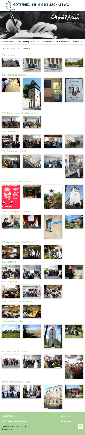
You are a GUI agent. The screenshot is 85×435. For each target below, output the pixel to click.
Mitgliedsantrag (8, 416)
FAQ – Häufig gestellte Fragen (14, 421)
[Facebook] (80, 426)
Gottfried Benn (62, 42)
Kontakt (76, 42)
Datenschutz (65, 421)
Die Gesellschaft (7, 42)
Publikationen (47, 42)
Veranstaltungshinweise (27, 42)
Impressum (65, 416)
